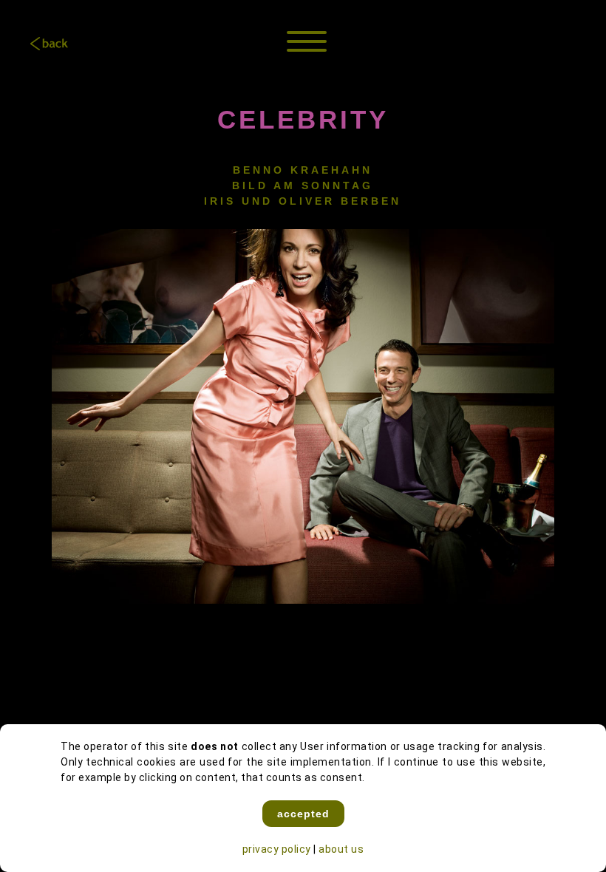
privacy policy (276, 849)
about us (341, 849)
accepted (303, 814)
